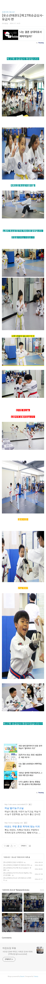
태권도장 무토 (9, 948)
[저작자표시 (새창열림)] (30, 846)
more (42, 890)
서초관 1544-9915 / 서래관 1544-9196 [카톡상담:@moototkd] (17, 953)
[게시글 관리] (14, 846)
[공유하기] (11, 846)
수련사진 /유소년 (8, 12)
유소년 (14, 857)
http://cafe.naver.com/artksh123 (16, 804)
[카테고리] (3, 3)
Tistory (36, 976)
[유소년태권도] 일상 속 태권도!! (13, 862)
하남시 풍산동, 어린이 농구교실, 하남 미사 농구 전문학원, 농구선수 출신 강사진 (23, 812)
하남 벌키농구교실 (14, 808)
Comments (7, 938)
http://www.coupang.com (14, 823)
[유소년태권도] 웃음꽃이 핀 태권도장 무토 (16, 865)
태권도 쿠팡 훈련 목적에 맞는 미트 (22, 826)
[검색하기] (43, 3)
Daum (22, 976)
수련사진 (7, 857)
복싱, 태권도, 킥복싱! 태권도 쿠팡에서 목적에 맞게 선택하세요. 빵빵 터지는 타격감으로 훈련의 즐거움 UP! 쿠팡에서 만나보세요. (23, 831)
